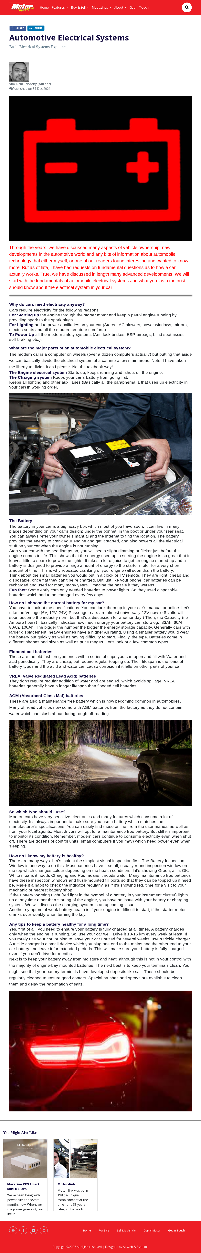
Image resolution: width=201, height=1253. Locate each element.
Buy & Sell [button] (78, 7)
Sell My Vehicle (126, 1230)
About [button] (119, 7)
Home (44, 7)
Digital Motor (151, 1230)
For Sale (104, 1230)
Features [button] (59, 7)
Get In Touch (139, 7)
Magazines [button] (100, 7)
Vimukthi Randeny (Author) (30, 84)
